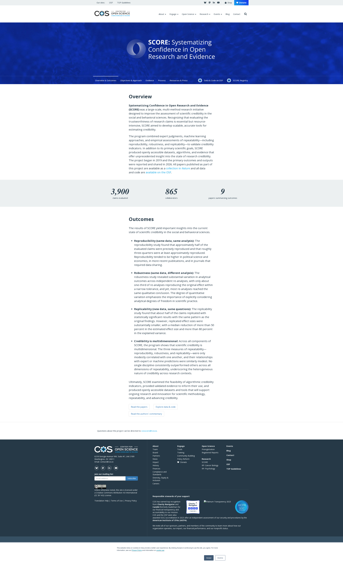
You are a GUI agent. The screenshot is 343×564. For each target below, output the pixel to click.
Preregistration (208, 449)
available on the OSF (158, 172)
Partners (156, 455)
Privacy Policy (137, 550)
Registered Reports (210, 452)
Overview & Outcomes (105, 80)
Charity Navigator (166, 504)
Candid (156, 507)
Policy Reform (183, 459)
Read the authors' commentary (146, 413)
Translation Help (101, 500)
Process (162, 80)
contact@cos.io (106, 461)
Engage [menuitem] (172, 14)
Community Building (186, 455)
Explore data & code (166, 406)
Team (155, 449)
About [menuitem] (161, 14)
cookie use (160, 550)
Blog (228, 450)
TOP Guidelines (124, 2)
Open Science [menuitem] (188, 14)
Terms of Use (117, 500)
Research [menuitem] (204, 14)
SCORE (205, 462)
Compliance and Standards (160, 473)
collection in (178, 168)
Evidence (150, 80)
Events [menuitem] (217, 14)
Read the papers (139, 406)
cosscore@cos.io (149, 430)
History (156, 465)
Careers (156, 483)
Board (155, 452)
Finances (156, 468)
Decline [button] (220, 558)
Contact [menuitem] (236, 14)
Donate (242, 2)
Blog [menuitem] (227, 14)
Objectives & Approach (131, 80)
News (155, 459)
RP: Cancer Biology (210, 465)
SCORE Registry (240, 80)
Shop (229, 2)
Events (229, 446)
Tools (179, 449)
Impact (156, 462)
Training (180, 452)
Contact (230, 455)
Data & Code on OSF (213, 80)
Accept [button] (208, 558)
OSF (111, 2)
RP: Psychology (208, 468)
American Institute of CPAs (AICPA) (170, 520)
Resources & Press (179, 80)
